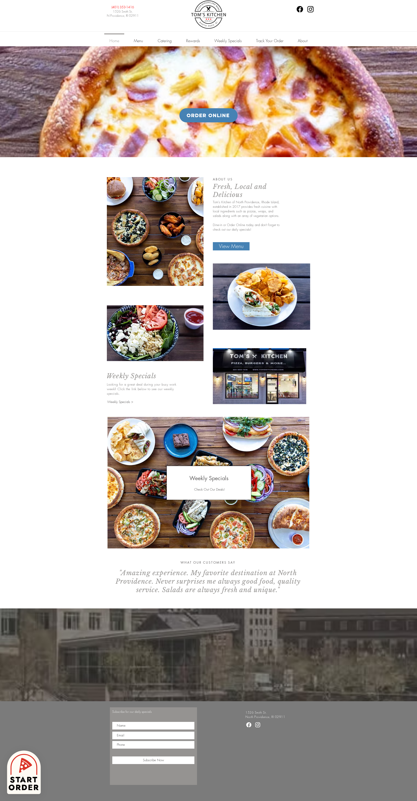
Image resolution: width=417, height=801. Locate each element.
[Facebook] (300, 9)
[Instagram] (310, 9)
